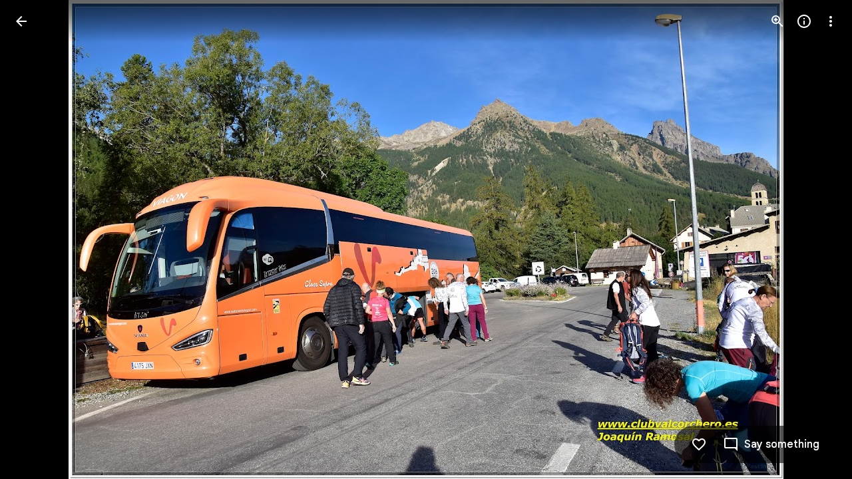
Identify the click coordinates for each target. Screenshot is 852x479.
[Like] (699, 444)
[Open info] (804, 21)
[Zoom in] (777, 21)
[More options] (830, 21)
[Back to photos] (21, 21)
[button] (37, 239)
